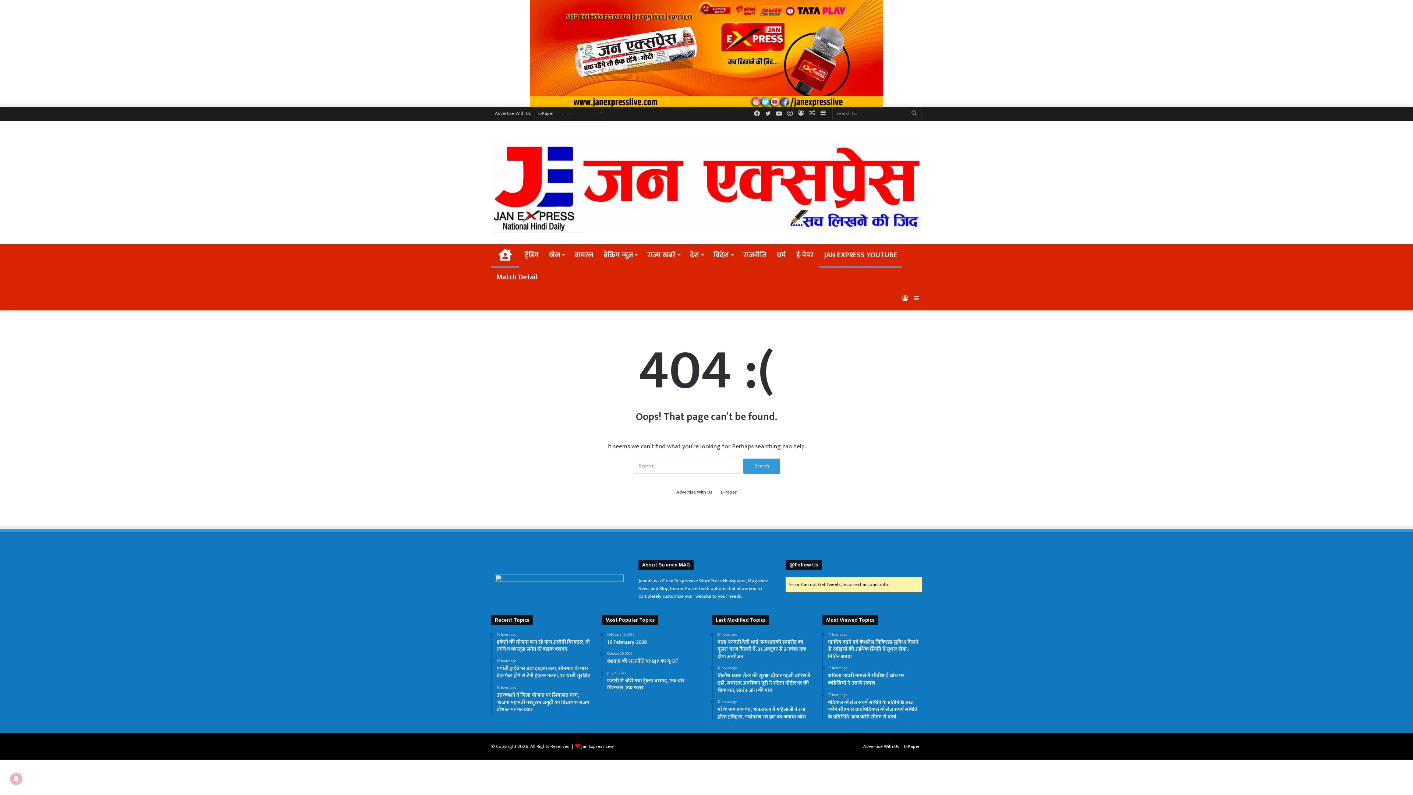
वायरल (583, 255)
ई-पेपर (805, 255)
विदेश (721, 255)
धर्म (781, 255)
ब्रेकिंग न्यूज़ (618, 255)
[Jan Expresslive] (706, 185)
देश (694, 255)
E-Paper (546, 113)
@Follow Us (803, 564)
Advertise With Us (513, 113)
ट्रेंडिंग (531, 255)
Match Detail (517, 277)
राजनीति (754, 255)
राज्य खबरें (661, 255)
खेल (554, 255)
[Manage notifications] (16, 779)
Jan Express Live (597, 746)
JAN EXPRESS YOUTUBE (860, 255)
